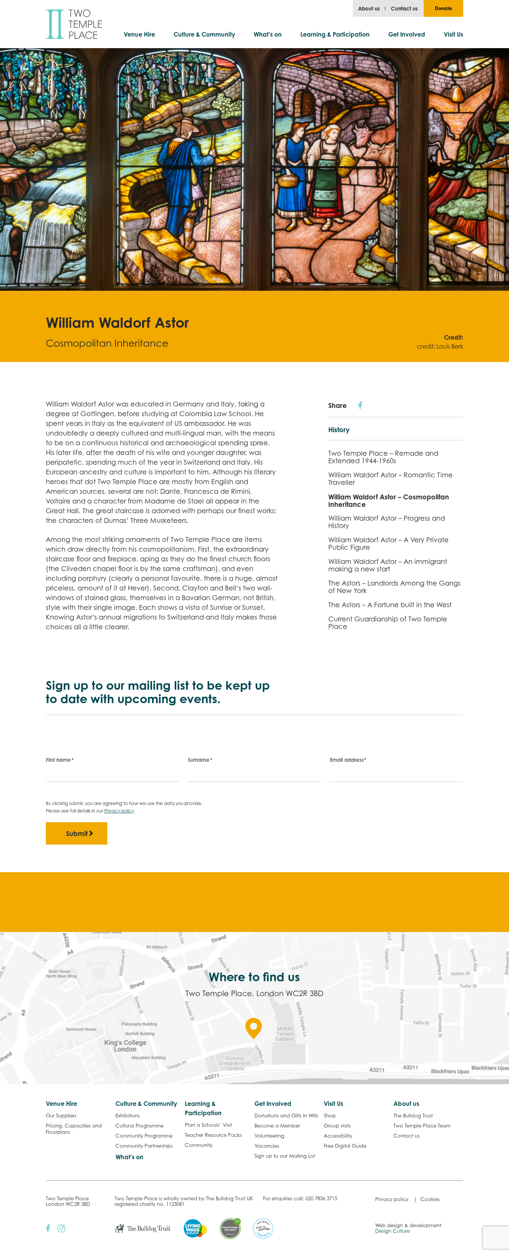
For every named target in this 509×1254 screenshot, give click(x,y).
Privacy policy (119, 811)
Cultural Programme (140, 1126)
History (339, 429)
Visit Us (453, 34)
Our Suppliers (61, 1116)
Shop (330, 1116)
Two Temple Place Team (421, 1126)
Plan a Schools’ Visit (208, 1125)
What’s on (268, 34)
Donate (443, 8)
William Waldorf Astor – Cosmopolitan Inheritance (388, 500)
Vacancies (267, 1146)
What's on (129, 1157)
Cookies (430, 1199)
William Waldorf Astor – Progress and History (386, 522)
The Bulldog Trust (413, 1116)
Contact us (404, 8)
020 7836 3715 (321, 1198)
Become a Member (277, 1126)
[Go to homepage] (74, 24)
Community (198, 1145)
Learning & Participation (335, 34)
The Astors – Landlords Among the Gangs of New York (394, 587)
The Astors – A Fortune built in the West (390, 605)
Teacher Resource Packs (213, 1135)
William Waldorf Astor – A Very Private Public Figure (388, 543)
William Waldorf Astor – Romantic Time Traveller (390, 478)
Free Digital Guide (345, 1146)
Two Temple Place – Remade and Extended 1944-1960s (383, 457)
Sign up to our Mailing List (285, 1156)
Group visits (337, 1126)
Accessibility (338, 1136)
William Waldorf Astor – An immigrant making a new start (387, 565)
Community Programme (144, 1136)
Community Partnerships (144, 1146)
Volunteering (269, 1136)
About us (369, 8)
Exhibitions (128, 1116)
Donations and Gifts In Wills (286, 1116)
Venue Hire (139, 34)
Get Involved (406, 34)
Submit (77, 833)
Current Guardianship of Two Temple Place (387, 622)
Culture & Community (204, 34)
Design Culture (392, 1231)
